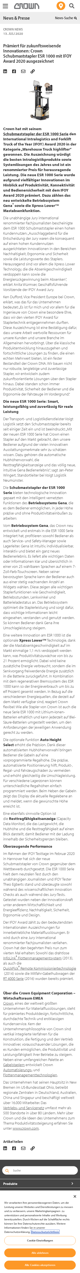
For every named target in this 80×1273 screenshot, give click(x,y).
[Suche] (71, 6)
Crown (8, 1003)
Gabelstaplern (14, 1064)
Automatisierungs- (17, 1069)
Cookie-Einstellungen (40, 1240)
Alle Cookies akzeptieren (40, 1265)
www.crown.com (26, 1128)
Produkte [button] (10, 1183)
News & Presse (16, 18)
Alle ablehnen (40, 1252)
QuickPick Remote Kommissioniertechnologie (39, 968)
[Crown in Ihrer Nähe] (61, 5)
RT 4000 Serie (13, 978)
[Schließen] (75, 1196)
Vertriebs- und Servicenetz (23, 1107)
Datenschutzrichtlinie (45, 1232)
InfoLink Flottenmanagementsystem (32, 958)
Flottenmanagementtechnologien (30, 1074)
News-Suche (64, 17)
